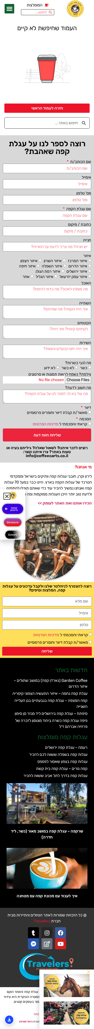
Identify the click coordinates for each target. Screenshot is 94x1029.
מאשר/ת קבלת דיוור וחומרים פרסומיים (57, 412)
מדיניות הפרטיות (45, 424)
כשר (83, 367)
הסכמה (84, 419)
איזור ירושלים (76, 271)
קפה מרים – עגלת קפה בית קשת (61, 768)
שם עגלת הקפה (78, 209)
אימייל (86, 177)
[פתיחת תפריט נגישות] (9, 1020)
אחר (26, 276)
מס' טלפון (83, 193)
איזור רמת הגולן (48, 271)
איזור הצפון (29, 260)
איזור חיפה (27, 266)
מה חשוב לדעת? (78, 388)
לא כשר (67, 367)
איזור (87, 256)
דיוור (87, 408)
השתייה (85, 303)
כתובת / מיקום (79, 224)
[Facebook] (60, 932)
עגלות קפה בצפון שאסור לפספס (62, 761)
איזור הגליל (44, 276)
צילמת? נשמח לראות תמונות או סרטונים (59, 374)
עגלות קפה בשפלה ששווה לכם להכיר (58, 754)
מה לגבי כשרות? (78, 363)
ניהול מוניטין (26, 1021)
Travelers (42, 921)
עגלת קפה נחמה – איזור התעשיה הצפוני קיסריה (49, 693)
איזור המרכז (77, 260)
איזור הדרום (77, 266)
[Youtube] (60, 943)
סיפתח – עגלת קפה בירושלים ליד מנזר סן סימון (51, 713)
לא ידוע (49, 367)
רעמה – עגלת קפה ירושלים (66, 747)
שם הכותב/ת (80, 162)
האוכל (86, 283)
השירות (85, 343)
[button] (9, 9)
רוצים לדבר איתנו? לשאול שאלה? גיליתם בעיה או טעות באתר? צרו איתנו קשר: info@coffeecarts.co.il (47, 451)
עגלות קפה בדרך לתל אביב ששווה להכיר (55, 775)
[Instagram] (47, 932)
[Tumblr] (33, 932)
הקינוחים (84, 323)
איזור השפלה (52, 266)
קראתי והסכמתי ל (60, 424)
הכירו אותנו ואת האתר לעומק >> (65, 503)
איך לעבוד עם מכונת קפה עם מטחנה (47, 896)
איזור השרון (53, 260)
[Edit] (47, 943)
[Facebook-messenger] (33, 943)
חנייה (87, 240)
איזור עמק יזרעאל (73, 276)
